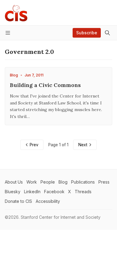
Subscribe (86, 32)
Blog (14, 75)
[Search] (107, 33)
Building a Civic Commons (45, 85)
